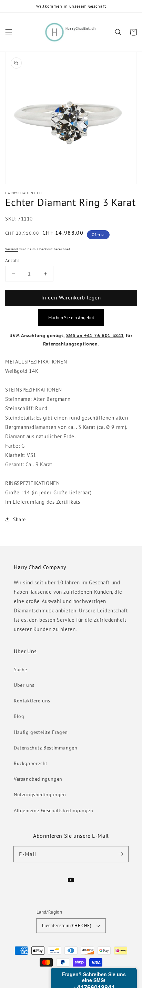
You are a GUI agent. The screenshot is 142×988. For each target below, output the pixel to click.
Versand (11, 249)
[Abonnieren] (120, 854)
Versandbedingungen (38, 779)
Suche (20, 669)
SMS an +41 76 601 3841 (95, 335)
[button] (8, 32)
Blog (19, 716)
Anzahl (12, 260)
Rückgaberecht (31, 763)
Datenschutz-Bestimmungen (45, 748)
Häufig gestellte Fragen (41, 732)
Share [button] (19, 519)
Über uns (24, 685)
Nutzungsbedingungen (40, 794)
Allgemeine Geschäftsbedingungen (53, 810)
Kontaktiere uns (32, 701)
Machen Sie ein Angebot (71, 317)
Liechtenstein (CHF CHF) (66, 925)
